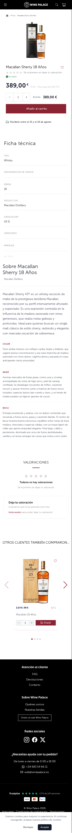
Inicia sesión (15, 512)
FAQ (34, 674)
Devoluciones (34, 679)
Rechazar (28, 827)
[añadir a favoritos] (62, 67)
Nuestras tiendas (35, 709)
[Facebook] (34, 740)
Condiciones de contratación (31, 811)
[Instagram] (26, 740)
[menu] (5, 4)
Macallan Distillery (15, 205)
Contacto (34, 684)
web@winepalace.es (36, 772)
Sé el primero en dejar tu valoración (43, 72)
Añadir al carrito (36, 108)
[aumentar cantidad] (31, 622)
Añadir (47, 622)
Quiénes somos (34, 704)
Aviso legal (7, 811)
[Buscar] (57, 5)
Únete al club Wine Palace (35, 717)
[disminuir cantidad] (18, 622)
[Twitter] (42, 740)
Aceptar (45, 827)
